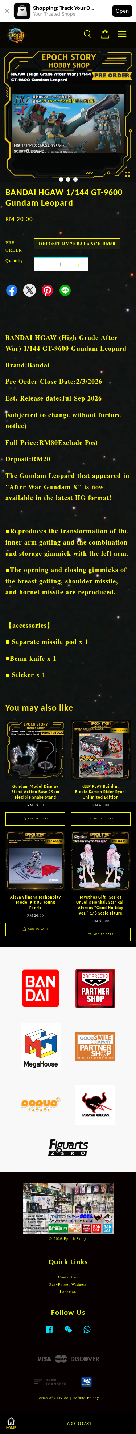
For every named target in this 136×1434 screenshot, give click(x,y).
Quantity (14, 260)
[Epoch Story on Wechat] (68, 1332)
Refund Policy (86, 1397)
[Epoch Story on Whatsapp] (87, 1332)
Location (68, 1291)
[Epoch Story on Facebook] (49, 1332)
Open (122, 11)
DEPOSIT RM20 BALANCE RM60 (77, 244)
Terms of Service (53, 1397)
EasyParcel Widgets (68, 1284)
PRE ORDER (13, 246)
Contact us (68, 1277)
